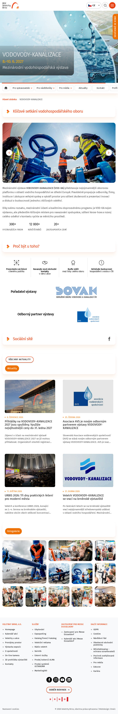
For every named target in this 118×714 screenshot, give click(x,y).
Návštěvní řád (99, 638)
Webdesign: (104, 709)
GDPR (95, 629)
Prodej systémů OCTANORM (42, 665)
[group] (12, 368)
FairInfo (38, 651)
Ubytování (39, 629)
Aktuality (83, 88)
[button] (94, 5)
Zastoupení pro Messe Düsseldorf (74, 633)
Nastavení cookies (10, 709)
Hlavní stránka (9, 99)
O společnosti (11, 651)
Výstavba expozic (13, 647)
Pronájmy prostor (13, 643)
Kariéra (96, 671)
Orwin (113, 709)
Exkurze (96, 667)
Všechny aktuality (20, 359)
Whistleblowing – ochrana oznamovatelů (104, 650)
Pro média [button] (64, 88)
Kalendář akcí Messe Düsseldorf (73, 640)
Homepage (10, 629)
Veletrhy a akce (12, 638)
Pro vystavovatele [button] (21, 88)
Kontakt (101, 88)
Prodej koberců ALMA (45, 660)
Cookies (97, 634)
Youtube (62, 680)
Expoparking (40, 634)
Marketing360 (41, 671)
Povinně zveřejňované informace (103, 657)
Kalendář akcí (11, 634)
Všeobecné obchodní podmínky (103, 644)
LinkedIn (69, 680)
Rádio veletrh (41, 647)
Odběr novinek (57, 690)
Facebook (49, 680)
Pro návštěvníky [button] (44, 88)
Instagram (56, 680)
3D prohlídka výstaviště (16, 660)
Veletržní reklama (43, 643)
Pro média (98, 662)
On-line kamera (12, 655)
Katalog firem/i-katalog (45, 638)
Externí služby (41, 655)
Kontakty (9, 664)
